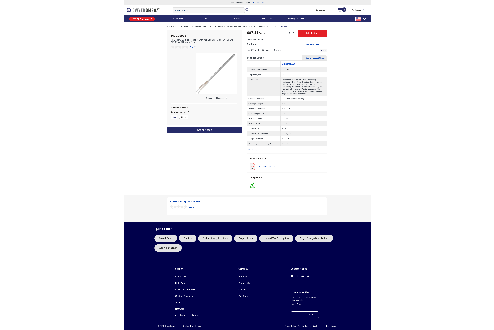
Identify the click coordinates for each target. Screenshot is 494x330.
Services (208, 19)
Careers (242, 289)
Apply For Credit (168, 248)
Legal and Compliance (326, 326)
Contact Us (320, 10)
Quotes (188, 238)
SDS (177, 302)
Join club (296, 304)
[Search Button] (247, 10)
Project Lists (246, 238)
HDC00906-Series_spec (267, 166)
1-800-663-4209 (257, 3)
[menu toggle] (135, 18)
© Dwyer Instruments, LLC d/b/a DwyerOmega (179, 326)
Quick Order (181, 276)
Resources (178, 19)
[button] (360, 18)
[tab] (287, 163)
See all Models (204, 130)
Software (179, 309)
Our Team (243, 296)
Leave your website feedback (305, 315)
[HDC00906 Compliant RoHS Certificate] (253, 185)
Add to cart (312, 33)
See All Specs (254, 150)
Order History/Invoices (215, 238)
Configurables (267, 19)
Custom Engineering (185, 296)
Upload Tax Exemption (276, 238)
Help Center (181, 283)
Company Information (297, 19)
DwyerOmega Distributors (314, 238)
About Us (243, 276)
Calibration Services (185, 289)
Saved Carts (165, 238)
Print (324, 50)
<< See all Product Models (314, 58)
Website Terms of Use (307, 326)
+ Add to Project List (312, 45)
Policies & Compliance (186, 315)
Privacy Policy (290, 326)
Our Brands (237, 19)
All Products (143, 19)
